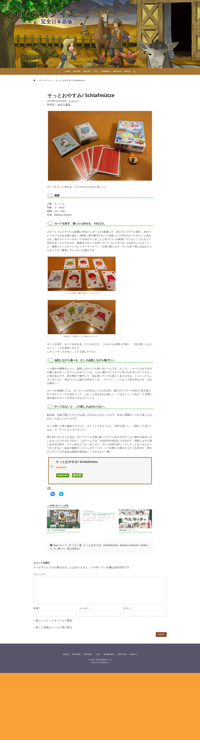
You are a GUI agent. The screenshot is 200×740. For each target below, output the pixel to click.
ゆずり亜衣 (64, 104)
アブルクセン (88, 511)
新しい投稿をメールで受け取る (54, 627)
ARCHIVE (122, 654)
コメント (39, 574)
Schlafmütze (110, 545)
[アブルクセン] (101, 516)
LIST (98, 654)
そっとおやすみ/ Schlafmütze (70, 80)
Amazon (63, 475)
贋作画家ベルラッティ (128, 530)
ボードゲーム (45, 80)
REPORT (88, 654)
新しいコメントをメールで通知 (54, 620)
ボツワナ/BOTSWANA (56, 530)
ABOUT (133, 654)
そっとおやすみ (92, 545)
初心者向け (73, 548)
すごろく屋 (75, 545)
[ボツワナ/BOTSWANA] (63, 518)
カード (63, 545)
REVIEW (76, 654)
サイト (127, 608)
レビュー (74, 101)
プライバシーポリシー (100, 662)
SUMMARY (109, 654)
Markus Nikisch (129, 545)
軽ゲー (61, 548)
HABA (143, 545)
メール (83, 608)
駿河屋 (77, 475)
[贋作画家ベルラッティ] (135, 518)
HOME (66, 654)
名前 (36, 608)
